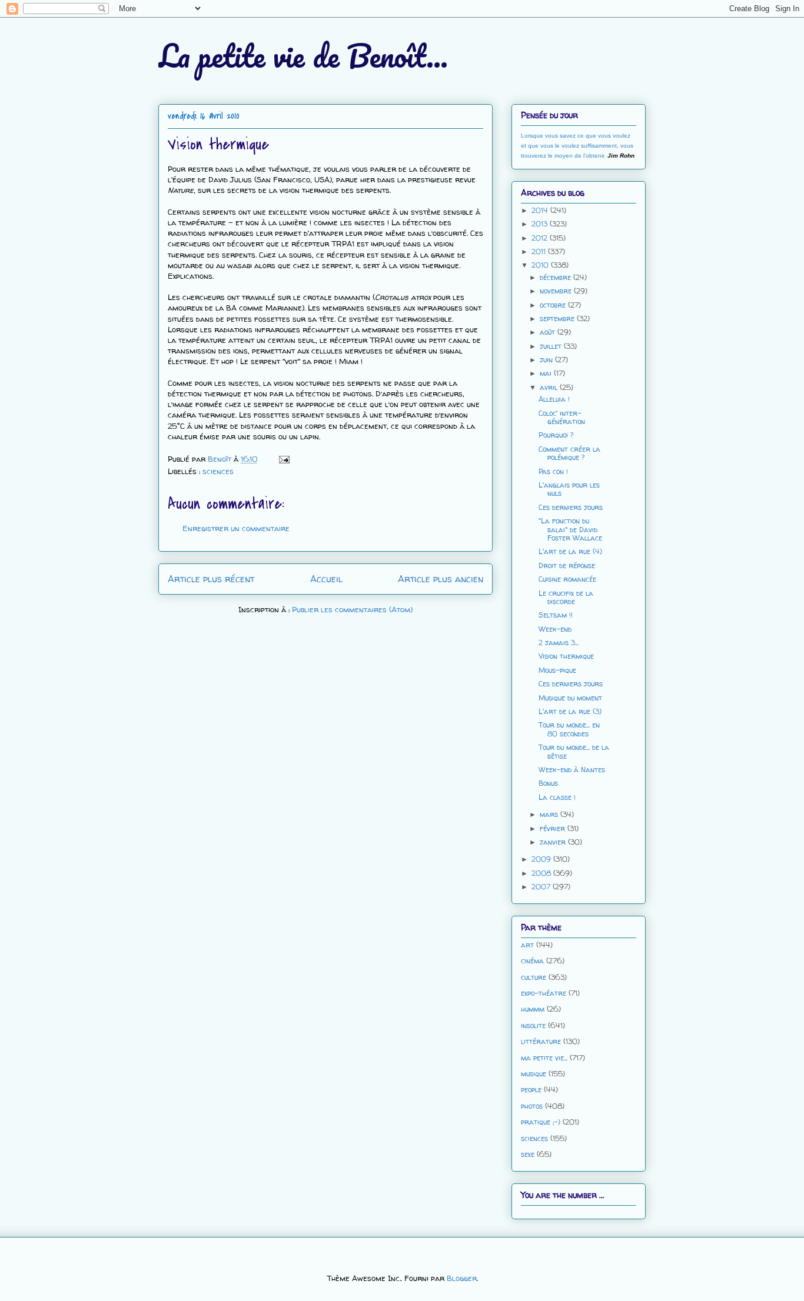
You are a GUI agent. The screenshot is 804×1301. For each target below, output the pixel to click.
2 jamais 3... (559, 643)
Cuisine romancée (567, 579)
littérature (541, 1041)
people (531, 1090)
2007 (542, 887)
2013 (540, 224)
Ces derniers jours (571, 507)
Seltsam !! (556, 615)
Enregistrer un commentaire (236, 528)
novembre (557, 291)
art (527, 945)
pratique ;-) (540, 1122)
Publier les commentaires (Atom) (352, 609)
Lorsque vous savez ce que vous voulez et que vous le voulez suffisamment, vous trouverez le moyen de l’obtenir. (577, 145)
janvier (554, 842)
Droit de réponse (567, 566)
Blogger (462, 1278)
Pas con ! (553, 471)
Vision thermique (566, 656)
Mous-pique (557, 670)
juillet (552, 346)
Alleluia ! (554, 399)
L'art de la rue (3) (570, 711)
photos (532, 1106)
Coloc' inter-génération (562, 417)
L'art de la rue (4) (570, 551)
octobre (554, 305)
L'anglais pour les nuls (569, 489)
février (553, 828)
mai (547, 373)
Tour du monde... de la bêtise (574, 751)
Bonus (548, 783)
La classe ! (557, 797)
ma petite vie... (544, 1058)
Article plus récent (211, 579)
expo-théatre (543, 993)
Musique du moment (570, 698)
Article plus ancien (440, 579)
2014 (540, 210)
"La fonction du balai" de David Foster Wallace (570, 529)
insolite (533, 1025)
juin (547, 360)
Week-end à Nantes (572, 770)
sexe (527, 1154)
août (548, 332)
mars (550, 814)
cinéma (532, 961)
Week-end (555, 629)
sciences (218, 471)
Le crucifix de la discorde (566, 597)
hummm (532, 1009)
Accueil (326, 579)
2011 (539, 251)
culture (533, 977)
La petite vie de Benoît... (303, 56)
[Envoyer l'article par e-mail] (283, 458)
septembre (558, 318)
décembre (556, 277)
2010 (541, 265)
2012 (540, 238)
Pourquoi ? (556, 435)
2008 (542, 873)
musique (533, 1074)
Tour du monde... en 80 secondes (569, 729)
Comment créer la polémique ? (569, 453)
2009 (542, 859)
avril (550, 387)
